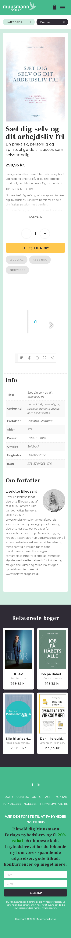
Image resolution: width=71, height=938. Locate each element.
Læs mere (35, 216)
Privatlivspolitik (54, 803)
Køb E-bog (40, 259)
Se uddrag (16, 259)
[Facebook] (32, 784)
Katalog (22, 797)
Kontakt (62, 797)
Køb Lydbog (17, 269)
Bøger (7, 797)
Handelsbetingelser (20, 803)
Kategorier (14, 22)
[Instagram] (38, 784)
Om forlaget (42, 797)
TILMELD (35, 893)
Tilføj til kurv (35, 248)
